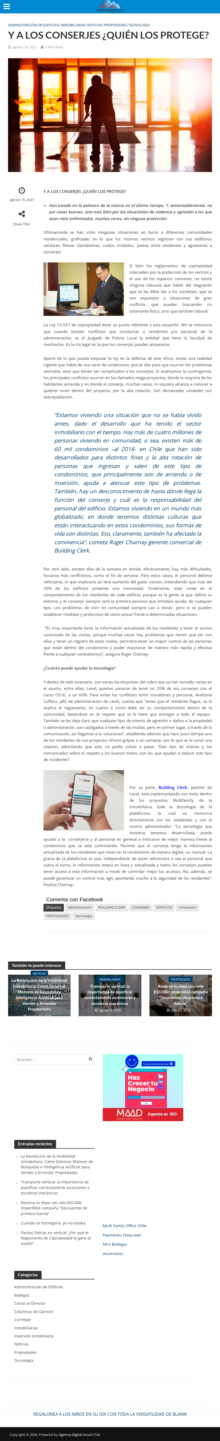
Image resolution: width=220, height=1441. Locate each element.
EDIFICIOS (164, 907)
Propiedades (115, 25)
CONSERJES (141, 907)
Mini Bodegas (115, 1244)
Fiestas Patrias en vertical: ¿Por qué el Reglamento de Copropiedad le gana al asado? (56, 1238)
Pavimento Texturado (122, 1235)
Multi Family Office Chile (124, 1225)
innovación (187, 907)
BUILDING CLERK (111, 907)
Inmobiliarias (73, 25)
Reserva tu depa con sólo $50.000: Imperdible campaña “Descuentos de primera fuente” (180, 995)
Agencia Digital (70, 1434)
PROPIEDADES (57, 915)
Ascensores (113, 1253)
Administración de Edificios (33, 25)
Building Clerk (173, 787)
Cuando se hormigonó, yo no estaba (53, 1223)
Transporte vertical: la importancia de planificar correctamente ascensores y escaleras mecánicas (109, 995)
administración (80, 907)
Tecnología (139, 25)
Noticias (95, 25)
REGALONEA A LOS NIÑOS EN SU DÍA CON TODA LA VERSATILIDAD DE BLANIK (110, 1414)
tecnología (83, 915)
